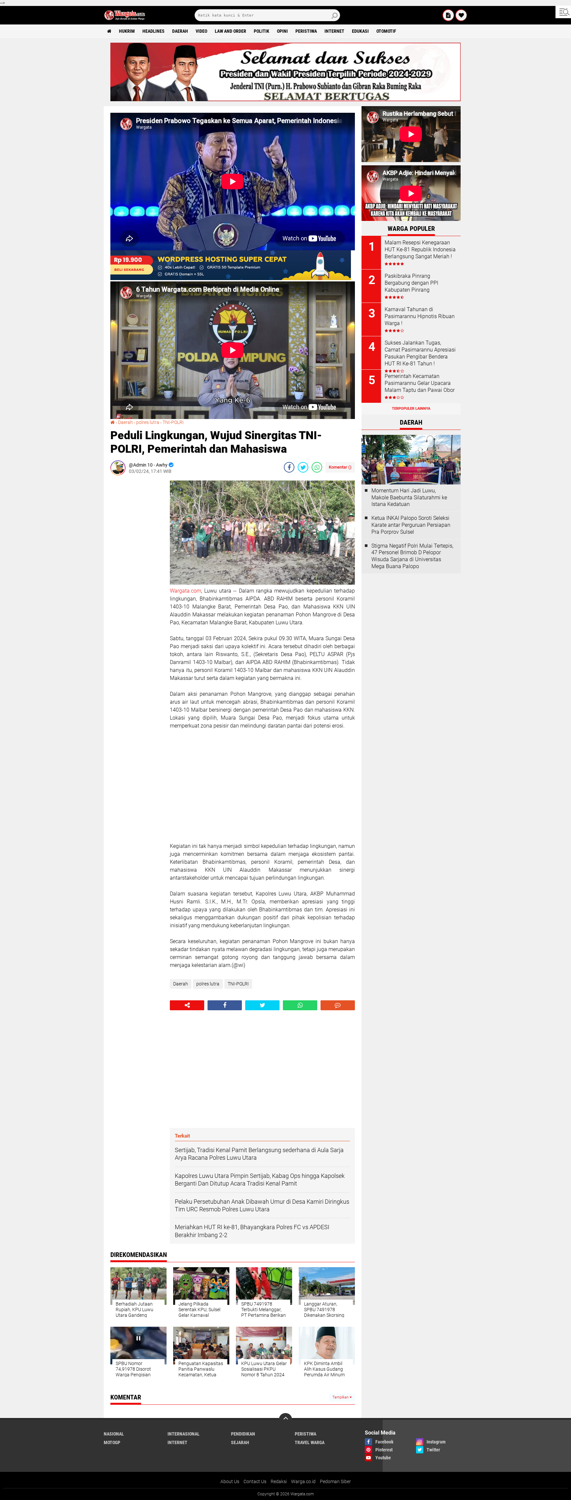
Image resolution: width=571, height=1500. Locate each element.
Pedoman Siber (335, 1481)
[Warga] (448, 15)
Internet (334, 31)
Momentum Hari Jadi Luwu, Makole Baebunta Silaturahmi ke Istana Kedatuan (409, 497)
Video (201, 31)
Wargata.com (185, 591)
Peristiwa (306, 31)
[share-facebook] (289, 467)
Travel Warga (309, 1442)
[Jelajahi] (563, 12)
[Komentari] (338, 1005)
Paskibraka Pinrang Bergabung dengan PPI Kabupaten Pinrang (411, 283)
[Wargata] (461, 15)
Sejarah (240, 1442)
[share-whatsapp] (317, 467)
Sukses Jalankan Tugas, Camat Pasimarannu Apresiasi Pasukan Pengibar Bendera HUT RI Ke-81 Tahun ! (420, 353)
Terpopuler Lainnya (411, 408)
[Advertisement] (136, 579)
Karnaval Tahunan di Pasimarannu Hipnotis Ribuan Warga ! (420, 316)
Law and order (230, 31)
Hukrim (127, 31)
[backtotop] (285, 1419)
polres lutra (147, 422)
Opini (282, 31)
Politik (261, 31)
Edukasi (360, 31)
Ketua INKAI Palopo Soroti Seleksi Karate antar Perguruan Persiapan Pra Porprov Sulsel (410, 525)
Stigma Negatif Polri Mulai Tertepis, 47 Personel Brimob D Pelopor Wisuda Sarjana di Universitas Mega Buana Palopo (412, 556)
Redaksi (279, 1481)
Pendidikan (243, 1434)
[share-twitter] (303, 467)
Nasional (114, 1434)
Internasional (184, 1434)
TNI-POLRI (173, 422)
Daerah (180, 31)
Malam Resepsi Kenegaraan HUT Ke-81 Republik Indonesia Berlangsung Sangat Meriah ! (420, 249)
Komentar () (340, 467)
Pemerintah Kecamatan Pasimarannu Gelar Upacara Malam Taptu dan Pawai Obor (420, 383)
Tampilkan (341, 1397)
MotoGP (112, 1442)
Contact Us (255, 1481)
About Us (229, 1481)
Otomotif (386, 31)
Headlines (153, 31)
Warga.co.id (303, 1481)
